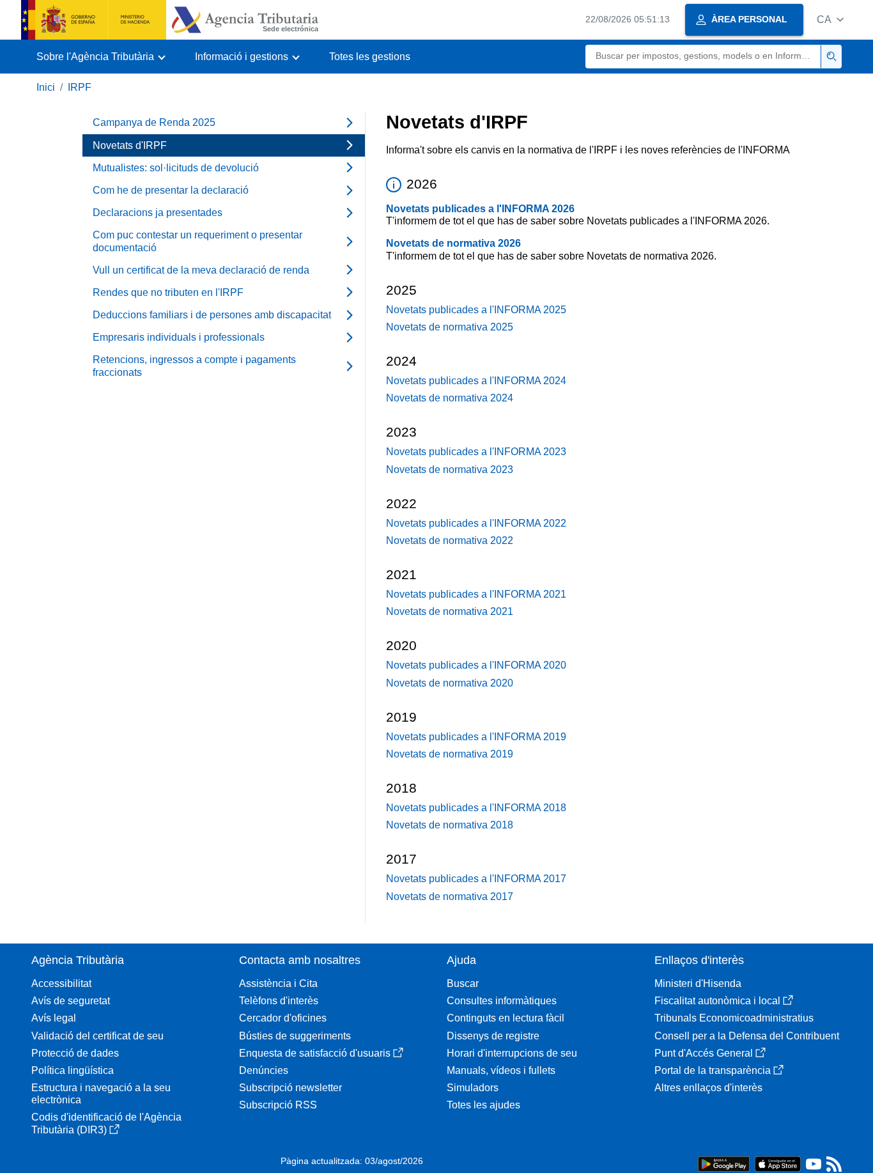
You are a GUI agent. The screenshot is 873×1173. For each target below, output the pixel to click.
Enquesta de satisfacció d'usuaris (314, 1053)
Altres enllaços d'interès (708, 1087)
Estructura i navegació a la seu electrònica (101, 1093)
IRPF (79, 87)
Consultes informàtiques (502, 1000)
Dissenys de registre (493, 1035)
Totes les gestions (369, 56)
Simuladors (472, 1087)
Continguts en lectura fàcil (505, 1018)
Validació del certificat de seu (97, 1035)
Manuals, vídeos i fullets (501, 1070)
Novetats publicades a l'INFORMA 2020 (476, 665)
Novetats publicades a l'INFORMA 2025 (476, 309)
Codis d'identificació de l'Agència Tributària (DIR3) (106, 1123)
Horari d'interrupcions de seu (512, 1053)
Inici (45, 87)
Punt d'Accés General (703, 1053)
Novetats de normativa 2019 (449, 754)
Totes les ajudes (483, 1104)
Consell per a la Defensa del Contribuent (746, 1035)
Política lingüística (72, 1070)
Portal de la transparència (712, 1070)
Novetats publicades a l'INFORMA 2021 (476, 594)
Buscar (463, 983)
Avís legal (53, 1018)
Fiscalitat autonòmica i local (717, 1000)
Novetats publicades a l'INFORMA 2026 (480, 208)
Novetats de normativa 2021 (449, 611)
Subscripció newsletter (290, 1087)
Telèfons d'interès (278, 1000)
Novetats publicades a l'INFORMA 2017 (476, 878)
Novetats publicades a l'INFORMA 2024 (476, 380)
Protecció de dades (75, 1053)
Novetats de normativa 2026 (453, 243)
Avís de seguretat (70, 1000)
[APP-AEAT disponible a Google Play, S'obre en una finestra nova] (724, 1163)
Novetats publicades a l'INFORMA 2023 (476, 451)
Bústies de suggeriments (295, 1035)
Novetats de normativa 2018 (449, 825)
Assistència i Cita (278, 983)
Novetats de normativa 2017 (449, 896)
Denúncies (263, 1070)
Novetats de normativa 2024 (449, 397)
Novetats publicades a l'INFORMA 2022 (476, 523)
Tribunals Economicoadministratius (734, 1018)
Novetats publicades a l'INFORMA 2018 (476, 807)
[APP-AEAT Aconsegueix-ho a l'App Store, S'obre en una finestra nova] (778, 1163)
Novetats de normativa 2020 (449, 683)
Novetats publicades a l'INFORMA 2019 (476, 736)
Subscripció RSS (278, 1104)
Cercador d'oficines (283, 1018)
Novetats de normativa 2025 (449, 327)
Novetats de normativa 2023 (449, 469)
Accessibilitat (61, 983)
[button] (830, 19)
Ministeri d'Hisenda (697, 983)
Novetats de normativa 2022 (449, 540)
